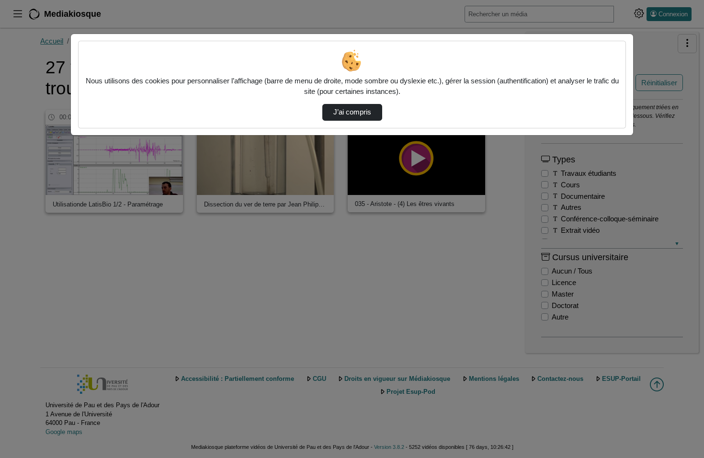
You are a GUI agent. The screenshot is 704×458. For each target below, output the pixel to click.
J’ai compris (352, 112)
